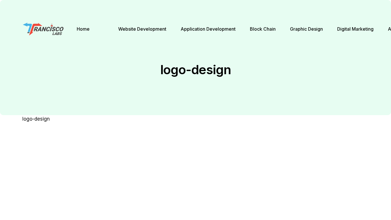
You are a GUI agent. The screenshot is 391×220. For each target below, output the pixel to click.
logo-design (36, 119)
